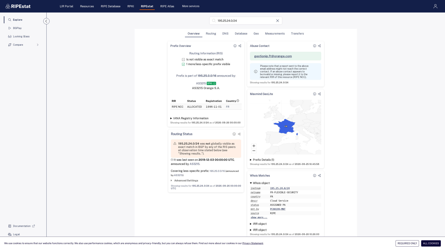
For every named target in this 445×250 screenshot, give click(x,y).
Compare (18, 44)
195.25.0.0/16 (217, 171)
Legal (16, 234)
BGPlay (17, 28)
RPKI (130, 6)
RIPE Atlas (167, 6)
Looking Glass (21, 36)
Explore (17, 19)
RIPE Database (110, 6)
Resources (87, 6)
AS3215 (195, 164)
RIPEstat (147, 6)
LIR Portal (66, 6)
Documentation (22, 226)
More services (190, 6)
